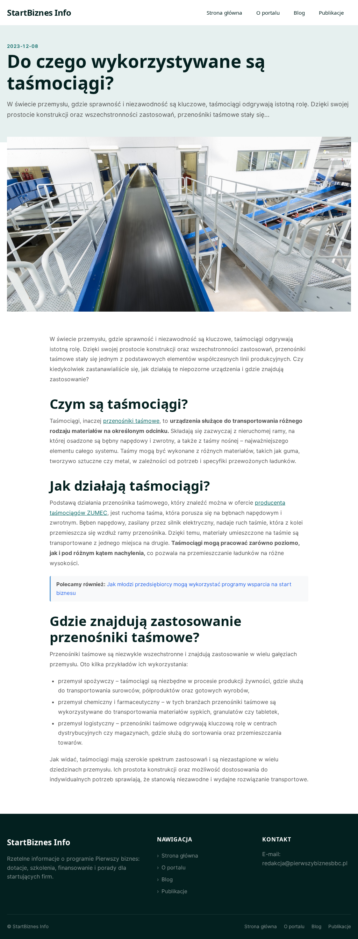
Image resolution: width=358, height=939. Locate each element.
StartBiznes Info (39, 12)
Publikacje (331, 12)
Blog (299, 12)
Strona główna (224, 12)
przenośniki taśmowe (131, 420)
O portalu (268, 12)
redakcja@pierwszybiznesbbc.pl (305, 863)
